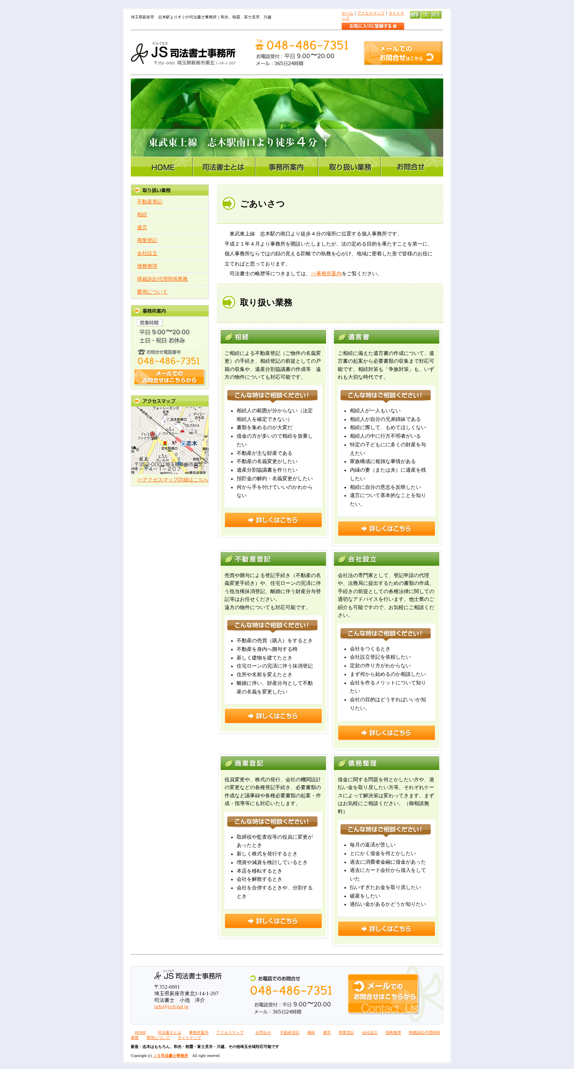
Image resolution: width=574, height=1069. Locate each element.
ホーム (347, 13)
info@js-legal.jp (171, 1006)
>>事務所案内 (326, 273)
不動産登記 (149, 202)
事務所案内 (199, 1032)
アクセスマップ (371, 13)
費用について (152, 292)
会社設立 (147, 253)
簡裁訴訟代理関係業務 (162, 279)
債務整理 (147, 266)
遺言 (142, 227)
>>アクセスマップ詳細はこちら (173, 480)
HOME (140, 1032)
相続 (142, 214)
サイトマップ (189, 1037)
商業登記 (147, 240)
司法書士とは (169, 1032)
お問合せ (263, 1032)
